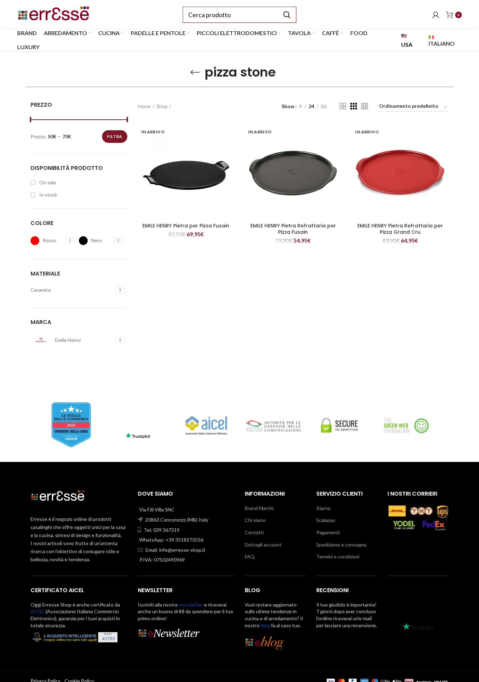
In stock (47, 195)
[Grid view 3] (353, 106)
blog (265, 625)
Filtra (114, 136)
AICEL (38, 611)
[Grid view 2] (342, 106)
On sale (47, 182)
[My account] (436, 15)
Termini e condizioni (337, 556)
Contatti (254, 532)
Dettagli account (263, 545)
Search (287, 15)
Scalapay (325, 520)
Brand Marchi (259, 508)
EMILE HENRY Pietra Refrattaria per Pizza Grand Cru (400, 229)
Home (144, 106)
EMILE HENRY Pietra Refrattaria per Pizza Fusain (293, 229)
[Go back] (195, 72)
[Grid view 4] (364, 106)
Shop (162, 106)
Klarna (323, 508)
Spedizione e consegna (341, 545)
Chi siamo (255, 520)
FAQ (250, 556)
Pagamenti (328, 532)
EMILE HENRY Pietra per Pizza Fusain (185, 225)
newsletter (190, 605)
